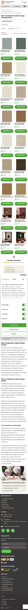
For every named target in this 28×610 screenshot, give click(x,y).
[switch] (24, 309)
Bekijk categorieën (7, 21)
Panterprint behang (7, 582)
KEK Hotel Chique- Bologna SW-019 (20, 172)
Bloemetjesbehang (7, 590)
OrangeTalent (6, 607)
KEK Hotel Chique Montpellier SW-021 (20, 220)
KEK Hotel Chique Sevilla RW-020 (19, 99)
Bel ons (6, 6)
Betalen (4, 502)
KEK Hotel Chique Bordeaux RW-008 (20, 51)
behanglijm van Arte (16, 437)
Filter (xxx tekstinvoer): (4, 33)
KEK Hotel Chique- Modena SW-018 (6, 172)
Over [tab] (23, 279)
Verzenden (5, 504)
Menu (25, 2)
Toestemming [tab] (5, 279)
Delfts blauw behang (7, 588)
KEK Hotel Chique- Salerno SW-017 (20, 148)
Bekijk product (7, 58)
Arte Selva (5, 586)
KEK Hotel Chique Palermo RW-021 (5, 124)
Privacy (4, 601)
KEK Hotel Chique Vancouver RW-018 (20, 75)
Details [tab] (14, 279)
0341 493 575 (6, 519)
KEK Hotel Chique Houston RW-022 (19, 124)
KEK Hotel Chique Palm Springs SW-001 (7, 196)
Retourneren (5, 506)
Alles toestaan (14, 325)
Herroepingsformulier (8, 508)
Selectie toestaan (14, 329)
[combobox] (18, 33)
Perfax (6, 441)
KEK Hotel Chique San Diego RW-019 (7, 99)
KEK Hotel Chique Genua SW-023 (19, 245)
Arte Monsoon (6, 580)
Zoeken (17, 6)
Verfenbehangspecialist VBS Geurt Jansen (7, 2)
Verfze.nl (4, 604)
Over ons (4, 577)
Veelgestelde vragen (7, 498)
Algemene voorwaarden (8, 599)
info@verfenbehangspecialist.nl (11, 526)
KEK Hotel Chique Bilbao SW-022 (5, 245)
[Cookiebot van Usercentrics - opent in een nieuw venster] (20, 275)
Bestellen (4, 500)
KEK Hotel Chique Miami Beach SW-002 (21, 196)
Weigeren (14, 333)
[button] (3, 530)
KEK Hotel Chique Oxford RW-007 (5, 51)
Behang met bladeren (8, 578)
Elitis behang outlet (7, 584)
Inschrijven (6, 551)
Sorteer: (3, 28)
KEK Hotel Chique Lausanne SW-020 (6, 220)
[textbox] (18, 33)
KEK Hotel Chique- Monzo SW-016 (6, 148)
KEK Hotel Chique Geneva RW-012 (5, 75)
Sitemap (4, 603)
